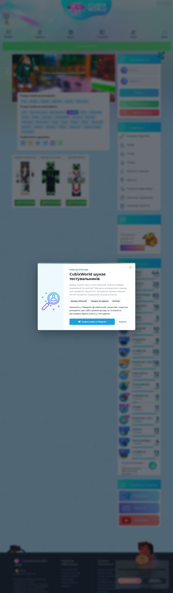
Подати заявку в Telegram (94, 322)
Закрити (123, 322)
